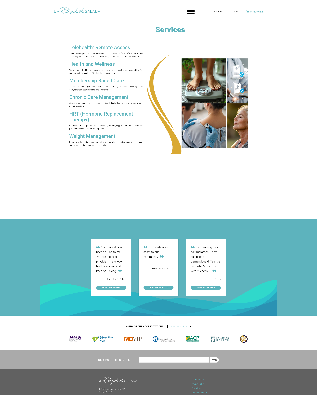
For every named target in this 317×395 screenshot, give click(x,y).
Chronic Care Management (99, 97)
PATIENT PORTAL (219, 12)
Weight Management (92, 136)
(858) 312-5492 (254, 11)
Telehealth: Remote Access (99, 47)
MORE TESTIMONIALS (111, 288)
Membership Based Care (96, 81)
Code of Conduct (199, 393)
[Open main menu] (191, 12)
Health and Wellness (92, 64)
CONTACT (236, 12)
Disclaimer (196, 388)
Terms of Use (198, 379)
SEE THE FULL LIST (180, 327)
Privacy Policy (198, 384)
